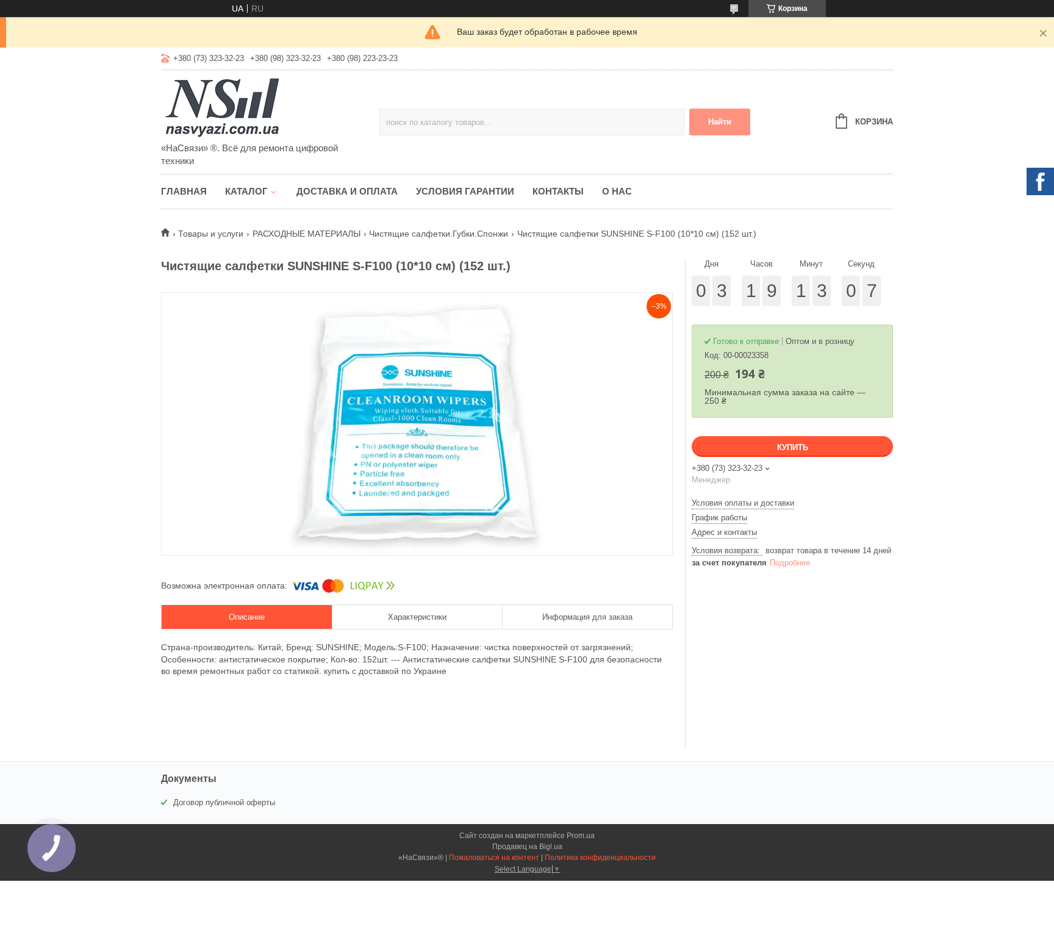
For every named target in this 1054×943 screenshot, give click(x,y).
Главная (184, 191)
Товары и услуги (210, 233)
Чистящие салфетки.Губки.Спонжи (438, 233)
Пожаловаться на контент (494, 857)
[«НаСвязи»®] (268, 107)
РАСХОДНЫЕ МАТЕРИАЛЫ (306, 233)
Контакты (558, 191)
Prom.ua (581, 835)
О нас (617, 191)
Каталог (246, 191)
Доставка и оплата (347, 191)
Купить (792, 447)
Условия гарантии (465, 191)
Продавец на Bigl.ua (527, 846)
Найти (719, 121)
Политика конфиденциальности (600, 857)
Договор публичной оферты (224, 802)
